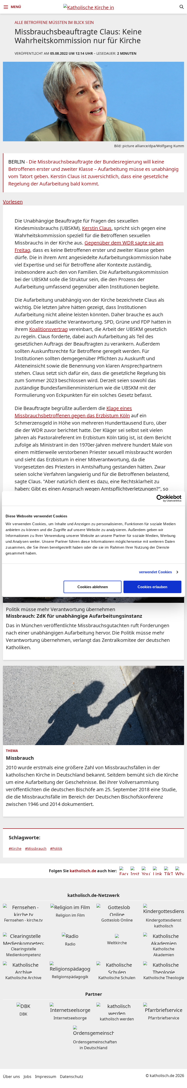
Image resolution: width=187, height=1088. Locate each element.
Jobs (27, 1076)
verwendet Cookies (155, 572)
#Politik (56, 848)
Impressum (45, 1076)
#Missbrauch (36, 848)
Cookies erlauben (152, 587)
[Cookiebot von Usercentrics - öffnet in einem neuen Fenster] (160, 498)
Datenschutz (71, 1076)
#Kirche (15, 848)
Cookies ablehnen (92, 587)
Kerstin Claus (97, 228)
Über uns (11, 1076)
